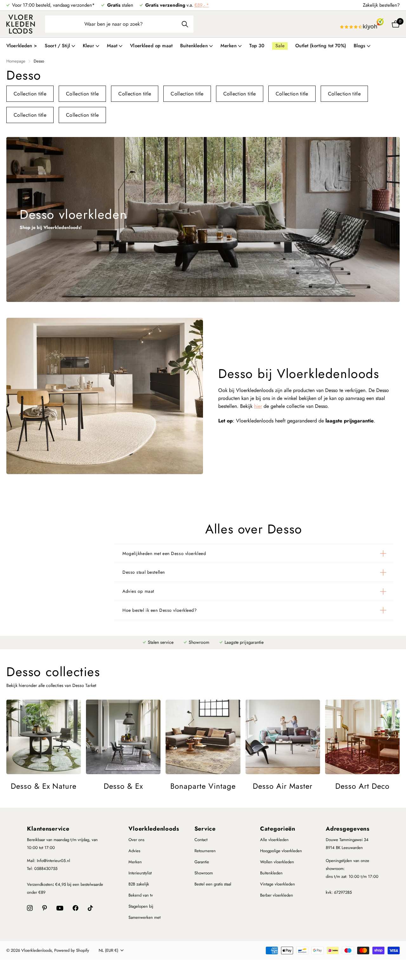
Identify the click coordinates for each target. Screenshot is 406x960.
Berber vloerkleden (276, 895)
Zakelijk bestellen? (381, 5)
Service (205, 829)
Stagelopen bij (140, 906)
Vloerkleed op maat (151, 45)
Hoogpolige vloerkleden (281, 851)
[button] (388, 737)
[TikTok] (90, 908)
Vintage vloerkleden (277, 884)
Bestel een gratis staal (212, 884)
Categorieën (277, 829)
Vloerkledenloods (153, 829)
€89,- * (201, 5)
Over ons (136, 840)
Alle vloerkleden (274, 840)
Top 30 (257, 45)
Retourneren (205, 851)
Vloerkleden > (21, 45)
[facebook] (75, 908)
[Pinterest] (44, 908)
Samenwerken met (144, 917)
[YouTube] (59, 908)
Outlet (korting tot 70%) (320, 45)
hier (258, 406)
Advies (134, 851)
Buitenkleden (271, 873)
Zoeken (184, 24)
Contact (200, 840)
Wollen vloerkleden (277, 862)
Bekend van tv (140, 895)
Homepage (15, 61)
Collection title (30, 93)
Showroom (203, 873)
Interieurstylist (140, 873)
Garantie (201, 862)
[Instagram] (30, 908)
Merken (135, 862)
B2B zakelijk (138, 884)
